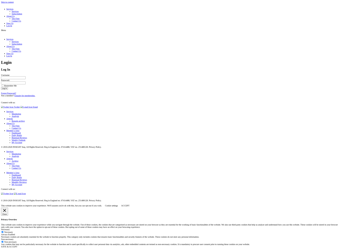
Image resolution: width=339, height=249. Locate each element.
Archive (15, 161)
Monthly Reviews (19, 182)
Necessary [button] (5, 229)
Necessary (8, 232)
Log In (9, 26)
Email (35, 107)
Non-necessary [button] (7, 239)
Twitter (16, 107)
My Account (17, 142)
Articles (9, 119)
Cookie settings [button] (111, 206)
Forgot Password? (8, 93)
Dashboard (16, 133)
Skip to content (7, 2)
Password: (5, 80)
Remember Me (10, 86)
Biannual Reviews (19, 138)
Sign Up (9, 23)
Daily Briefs (17, 135)
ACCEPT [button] (125, 206)
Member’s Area (12, 130)
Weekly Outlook (18, 140)
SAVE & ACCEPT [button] (9, 247)
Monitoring (16, 114)
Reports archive (18, 121)
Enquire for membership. (24, 96)
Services (9, 9)
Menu (3, 30)
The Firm (15, 18)
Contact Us (16, 21)
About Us (10, 16)
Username (5, 75)
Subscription (17, 14)
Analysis (15, 116)
